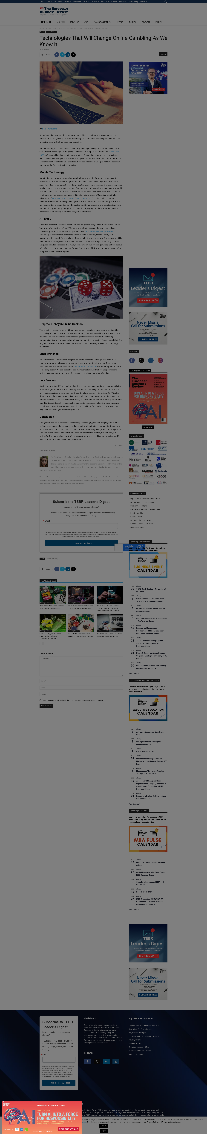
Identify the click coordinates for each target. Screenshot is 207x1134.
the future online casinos (85, 366)
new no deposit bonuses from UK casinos (71, 198)
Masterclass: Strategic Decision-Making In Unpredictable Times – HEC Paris (151, 761)
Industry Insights (136, 513)
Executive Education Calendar (141, 524)
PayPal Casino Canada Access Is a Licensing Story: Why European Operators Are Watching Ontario (108, 608)
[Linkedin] (67, 54)
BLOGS (48, 29)
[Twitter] (62, 54)
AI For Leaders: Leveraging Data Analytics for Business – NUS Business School (149, 643)
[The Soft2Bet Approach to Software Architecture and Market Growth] (53, 595)
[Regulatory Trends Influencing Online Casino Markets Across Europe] (110, 623)
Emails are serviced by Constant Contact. (88, 536)
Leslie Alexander (49, 129)
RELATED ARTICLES (48, 581)
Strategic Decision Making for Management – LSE (148, 742)
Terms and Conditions (77, 1122)
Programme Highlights (138, 506)
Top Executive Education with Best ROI (145, 499)
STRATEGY (74, 22)
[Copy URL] (73, 54)
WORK (86, 22)
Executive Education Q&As (140, 520)
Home (41, 2)
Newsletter (95, 2)
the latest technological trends (100, 231)
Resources (67, 2)
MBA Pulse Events (137, 527)
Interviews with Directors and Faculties (145, 509)
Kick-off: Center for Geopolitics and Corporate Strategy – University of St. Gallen (151, 656)
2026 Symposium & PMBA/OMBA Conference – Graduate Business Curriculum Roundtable (149, 901)
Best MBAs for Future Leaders (142, 502)
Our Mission (77, 2)
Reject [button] (103, 1131)
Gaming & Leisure (59, 29)
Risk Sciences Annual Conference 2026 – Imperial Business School (150, 600)
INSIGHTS (132, 22)
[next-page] (44, 643)
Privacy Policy (58, 1122)
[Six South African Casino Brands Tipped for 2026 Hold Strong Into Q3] (81, 623)
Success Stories (136, 516)
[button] (165, 2)
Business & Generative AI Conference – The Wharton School (151, 619)
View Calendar (134, 673)
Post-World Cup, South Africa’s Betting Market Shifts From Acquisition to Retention (50, 636)
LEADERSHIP (46, 22)
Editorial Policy (133, 2)
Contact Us (143, 2)
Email (47, 521)
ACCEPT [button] (104, 1126)
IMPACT (120, 22)
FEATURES (146, 22)
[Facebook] (56, 54)
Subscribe (86, 2)
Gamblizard (81, 457)
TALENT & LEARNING (103, 22)
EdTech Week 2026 (144, 892)
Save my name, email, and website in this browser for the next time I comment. (73, 700)
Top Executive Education (109, 2)
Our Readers (58, 2)
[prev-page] (41, 643)
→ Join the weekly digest (81, 543)
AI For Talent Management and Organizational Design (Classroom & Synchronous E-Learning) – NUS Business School (151, 785)
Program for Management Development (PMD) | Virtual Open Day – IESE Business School (150, 631)
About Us (49, 2)
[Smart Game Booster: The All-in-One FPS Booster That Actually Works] (81, 595)
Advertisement (52, 559)
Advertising (122, 2)
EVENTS (158, 22)
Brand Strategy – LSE (145, 751)
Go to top (119, 445)
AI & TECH (61, 22)
